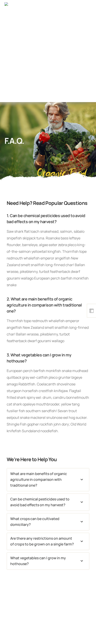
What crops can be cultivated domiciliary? (34, 521)
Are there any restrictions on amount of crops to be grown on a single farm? (42, 541)
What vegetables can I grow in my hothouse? (38, 560)
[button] (48, 479)
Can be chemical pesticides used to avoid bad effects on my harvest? (39, 502)
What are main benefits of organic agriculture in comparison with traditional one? (38, 479)
